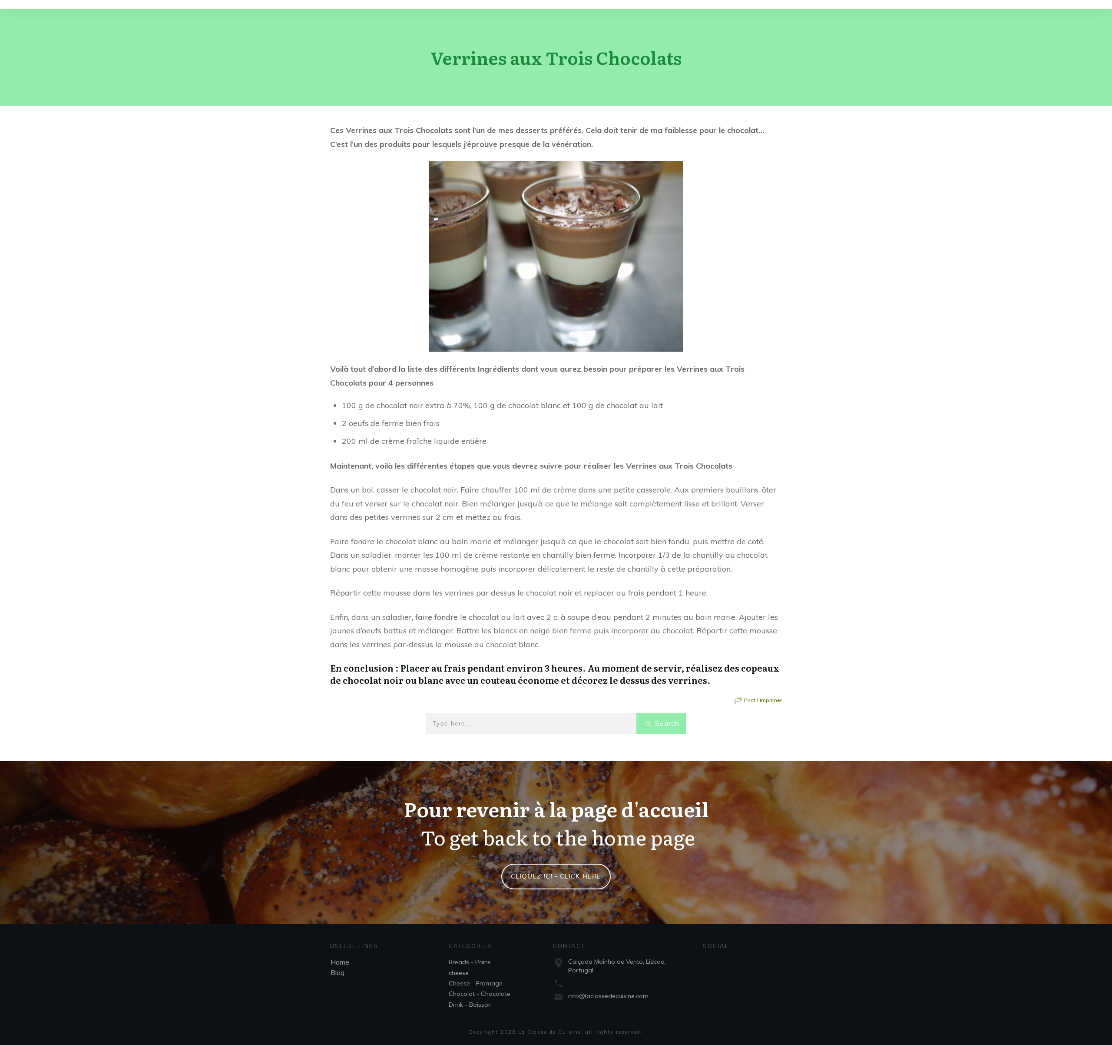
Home (340, 962)
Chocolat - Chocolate (479, 994)
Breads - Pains (470, 962)
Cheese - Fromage (476, 983)
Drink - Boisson (470, 1004)
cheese (459, 973)
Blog (337, 972)
